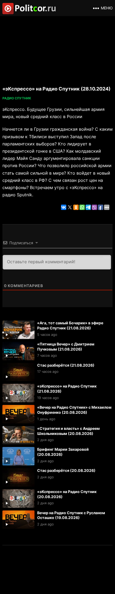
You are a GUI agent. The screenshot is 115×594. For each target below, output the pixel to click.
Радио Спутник (16, 98)
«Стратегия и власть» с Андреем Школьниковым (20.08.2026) (68, 431)
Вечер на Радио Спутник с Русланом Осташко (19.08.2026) (71, 515)
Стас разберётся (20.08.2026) (66, 470)
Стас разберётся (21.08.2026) (65, 365)
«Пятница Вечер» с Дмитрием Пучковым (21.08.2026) (65, 346)
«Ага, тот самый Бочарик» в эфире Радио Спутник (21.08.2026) (70, 325)
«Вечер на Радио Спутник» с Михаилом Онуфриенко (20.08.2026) (74, 410)
